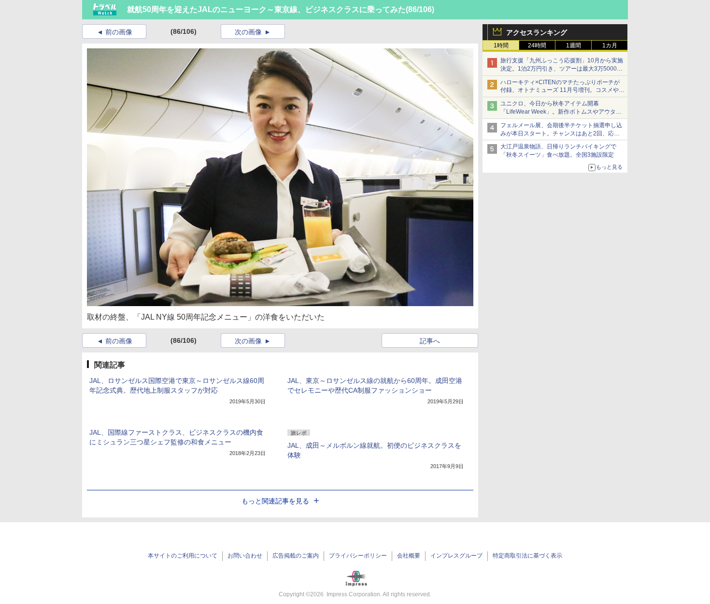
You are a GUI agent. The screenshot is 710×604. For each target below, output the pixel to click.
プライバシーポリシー (358, 555)
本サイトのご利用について (182, 555)
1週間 (573, 45)
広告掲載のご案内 (295, 555)
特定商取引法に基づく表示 (527, 555)
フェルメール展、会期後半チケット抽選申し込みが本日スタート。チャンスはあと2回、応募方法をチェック (561, 133)
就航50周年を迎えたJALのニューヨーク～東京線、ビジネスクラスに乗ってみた (266, 9)
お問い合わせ (244, 555)
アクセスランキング (536, 32)
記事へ (430, 341)
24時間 (537, 45)
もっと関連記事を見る (275, 501)
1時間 (501, 45)
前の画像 (118, 32)
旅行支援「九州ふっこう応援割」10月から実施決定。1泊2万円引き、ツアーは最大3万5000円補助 (561, 68)
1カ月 (609, 45)
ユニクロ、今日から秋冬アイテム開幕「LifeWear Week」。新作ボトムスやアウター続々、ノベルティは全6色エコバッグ (561, 111)
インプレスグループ (456, 555)
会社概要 (408, 555)
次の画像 (248, 32)
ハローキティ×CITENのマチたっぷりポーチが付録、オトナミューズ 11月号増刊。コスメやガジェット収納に (562, 90)
